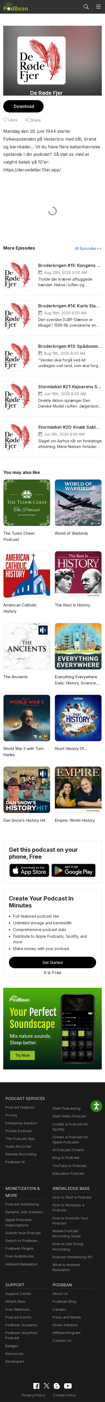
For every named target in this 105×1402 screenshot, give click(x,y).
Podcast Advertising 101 (72, 1257)
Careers (59, 1309)
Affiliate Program (66, 1333)
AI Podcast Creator (68, 1150)
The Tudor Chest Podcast (18, 536)
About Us (60, 1293)
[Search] (86, 6)
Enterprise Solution (21, 1123)
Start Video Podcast (69, 1116)
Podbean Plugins (19, 1248)
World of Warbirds (71, 533)
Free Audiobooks (19, 1256)
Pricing (11, 1115)
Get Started (53, 962)
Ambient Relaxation (21, 1264)
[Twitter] (47, 1386)
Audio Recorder (18, 1146)
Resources (14, 1353)
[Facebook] (36, 1386)
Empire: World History (75, 820)
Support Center (18, 1293)
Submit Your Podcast (23, 1233)
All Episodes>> (88, 248)
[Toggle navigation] (98, 6)
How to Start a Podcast (72, 1197)
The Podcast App (20, 1138)
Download (24, 106)
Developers (14, 1361)
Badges (11, 1346)
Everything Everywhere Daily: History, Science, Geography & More (76, 680)
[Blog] (57, 1386)
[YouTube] (68, 1386)
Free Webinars (17, 1309)
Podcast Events (18, 1317)
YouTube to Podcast (69, 1165)
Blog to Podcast (65, 1157)
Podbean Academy (21, 1325)
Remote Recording (20, 1154)
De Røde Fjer (46, 93)
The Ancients (15, 676)
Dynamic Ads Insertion (24, 1212)
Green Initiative (65, 1325)
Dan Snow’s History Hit (24, 820)
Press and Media (66, 1317)
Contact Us (61, 1340)
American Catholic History (20, 608)
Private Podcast (18, 1131)
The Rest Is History (72, 605)
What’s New (15, 1301)
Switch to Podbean (21, 1240)
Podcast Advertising (22, 1204)
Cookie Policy (64, 1395)
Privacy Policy (33, 1395)
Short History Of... (71, 748)
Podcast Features (20, 1107)
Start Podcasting (66, 1108)
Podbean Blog (64, 1301)
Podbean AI (15, 1162)
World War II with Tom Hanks (23, 751)
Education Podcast (68, 1173)
